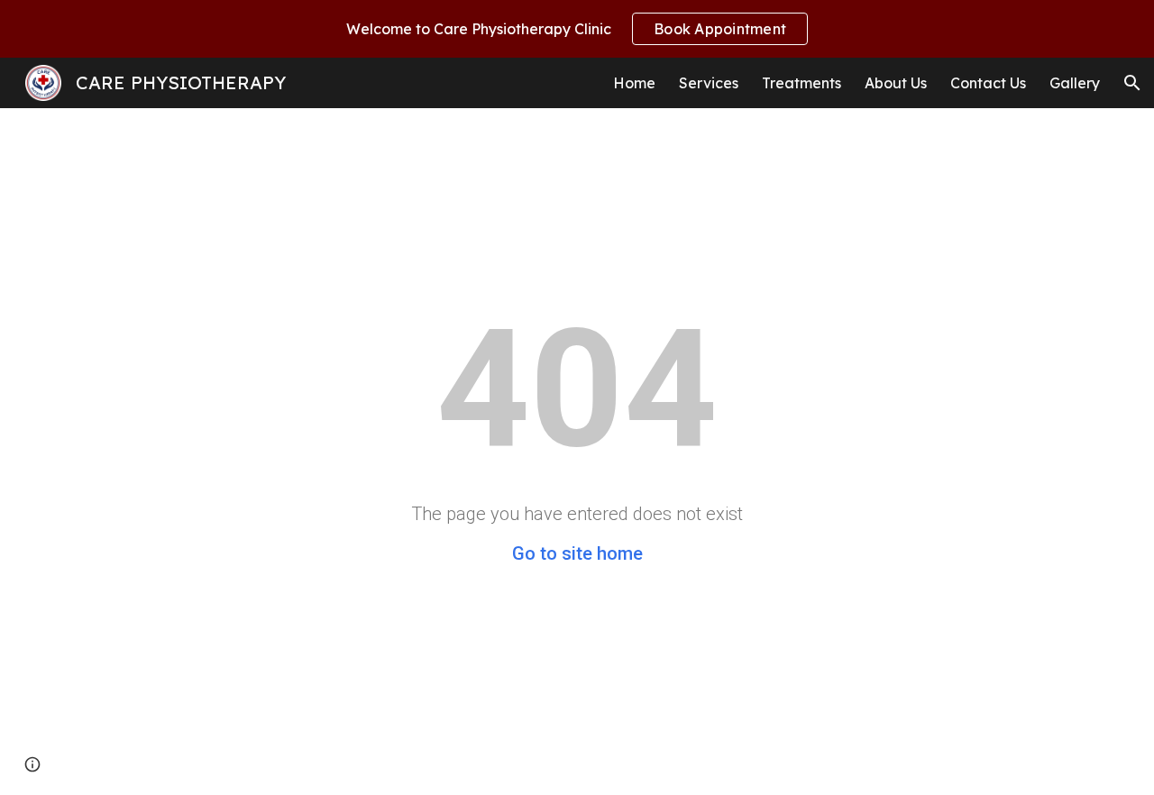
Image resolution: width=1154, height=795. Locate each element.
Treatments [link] (801, 83)
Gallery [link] (1074, 83)
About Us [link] (896, 83)
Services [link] (708, 83)
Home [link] (634, 83)
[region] (577, 29)
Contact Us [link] (988, 83)
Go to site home (577, 553)
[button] (1132, 83)
